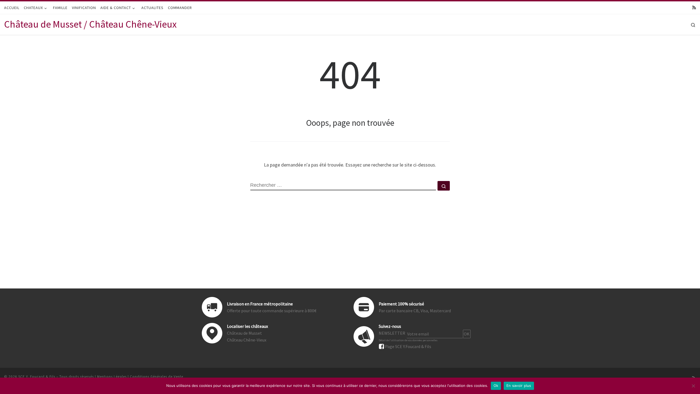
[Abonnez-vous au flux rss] (694, 7)
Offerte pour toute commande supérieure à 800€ (271, 310)
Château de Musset (244, 333)
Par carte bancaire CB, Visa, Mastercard (415, 310)
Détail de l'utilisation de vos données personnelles (408, 340)
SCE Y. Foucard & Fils (36, 376)
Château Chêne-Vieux (246, 340)
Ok (496, 385)
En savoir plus (518, 385)
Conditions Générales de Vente (156, 376)
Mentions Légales (112, 376)
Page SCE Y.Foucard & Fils (408, 346)
